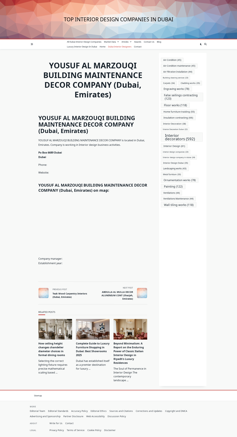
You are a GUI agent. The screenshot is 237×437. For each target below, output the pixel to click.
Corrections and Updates (149, 410)
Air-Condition (172, 60)
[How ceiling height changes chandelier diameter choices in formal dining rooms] (55, 329)
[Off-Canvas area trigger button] (31, 44)
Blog (159, 41)
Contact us (149, 41)
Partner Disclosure (73, 416)
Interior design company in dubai (179, 157)
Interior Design (174, 146)
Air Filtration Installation (177, 71)
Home (102, 46)
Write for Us (55, 423)
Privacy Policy (56, 430)
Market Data (110, 41)
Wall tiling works (178, 205)
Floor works (175, 105)
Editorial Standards (58, 410)
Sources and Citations (121, 410)
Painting (173, 186)
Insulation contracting (178, 117)
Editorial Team (37, 410)
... (57, 372)
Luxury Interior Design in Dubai (82, 46)
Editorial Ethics (99, 410)
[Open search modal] (205, 44)
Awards (137, 41)
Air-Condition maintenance (179, 65)
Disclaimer (110, 430)
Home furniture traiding (179, 111)
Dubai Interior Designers (119, 46)
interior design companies (175, 152)
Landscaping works (174, 168)
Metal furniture (172, 174)
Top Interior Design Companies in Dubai (118, 19)
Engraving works (176, 89)
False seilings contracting (181, 96)
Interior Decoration (174, 123)
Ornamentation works (180, 180)
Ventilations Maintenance (178, 198)
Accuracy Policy (79, 410)
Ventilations (171, 192)
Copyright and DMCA (176, 410)
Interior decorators (180, 137)
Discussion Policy (117, 416)
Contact (138, 46)
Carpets (169, 83)
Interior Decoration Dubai (175, 129)
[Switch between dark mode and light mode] (200, 44)
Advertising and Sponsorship (45, 416)
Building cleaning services (175, 77)
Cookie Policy (94, 430)
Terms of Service (75, 430)
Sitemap (38, 395)
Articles (125, 41)
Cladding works (190, 83)
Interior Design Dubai (175, 163)
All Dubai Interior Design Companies (84, 41)
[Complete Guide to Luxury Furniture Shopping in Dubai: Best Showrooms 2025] (93, 329)
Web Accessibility (95, 416)
